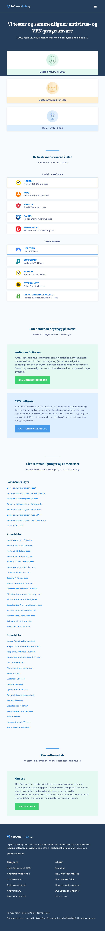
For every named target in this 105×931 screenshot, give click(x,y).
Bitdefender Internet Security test (24, 594)
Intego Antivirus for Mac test (21, 641)
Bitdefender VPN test (17, 706)
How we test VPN (64, 879)
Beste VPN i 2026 (52, 128)
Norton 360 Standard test (19, 545)
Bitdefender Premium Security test (24, 605)
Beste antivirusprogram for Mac (22, 498)
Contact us (61, 896)
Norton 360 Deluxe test (36, 184)
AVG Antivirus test (16, 662)
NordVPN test (31, 251)
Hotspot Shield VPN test (19, 722)
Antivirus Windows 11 (18, 873)
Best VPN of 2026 (16, 896)
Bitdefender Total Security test (39, 230)
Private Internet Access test (20, 695)
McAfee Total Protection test (21, 616)
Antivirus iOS (14, 891)
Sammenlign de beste (32, 380)
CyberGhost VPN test (35, 286)
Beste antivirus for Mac (52, 100)
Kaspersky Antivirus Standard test (23, 646)
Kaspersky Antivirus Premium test (23, 657)
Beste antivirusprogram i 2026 (22, 488)
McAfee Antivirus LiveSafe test (22, 610)
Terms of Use (43, 913)
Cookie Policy (28, 913)
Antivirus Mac (14, 879)
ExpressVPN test (15, 700)
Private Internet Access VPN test (41, 297)
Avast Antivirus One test (36, 195)
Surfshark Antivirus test (18, 626)
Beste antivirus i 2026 (52, 71)
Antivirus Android (16, 885)
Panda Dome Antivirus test (38, 219)
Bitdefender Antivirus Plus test (22, 589)
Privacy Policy (13, 913)
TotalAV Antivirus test (35, 207)
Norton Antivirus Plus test (19, 540)
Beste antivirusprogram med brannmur (26, 520)
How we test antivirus (67, 873)
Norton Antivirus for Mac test (21, 567)
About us (60, 868)
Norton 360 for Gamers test (20, 561)
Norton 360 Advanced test (20, 556)
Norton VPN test (15, 684)
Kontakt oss (26, 806)
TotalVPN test (13, 716)
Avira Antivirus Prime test (19, 621)
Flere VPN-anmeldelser (18, 727)
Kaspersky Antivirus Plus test (21, 652)
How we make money (67, 885)
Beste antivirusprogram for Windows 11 (26, 493)
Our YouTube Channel (67, 891)
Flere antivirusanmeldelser (20, 668)
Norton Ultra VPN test (35, 274)
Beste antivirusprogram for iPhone (24, 509)
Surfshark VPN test (33, 263)
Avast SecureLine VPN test (20, 711)
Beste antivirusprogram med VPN (23, 515)
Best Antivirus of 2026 (19, 868)
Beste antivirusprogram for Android (24, 504)
